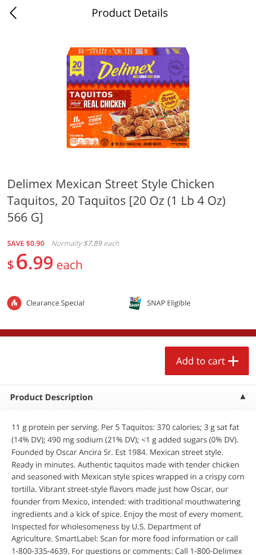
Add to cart (200, 360)
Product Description (51, 397)
